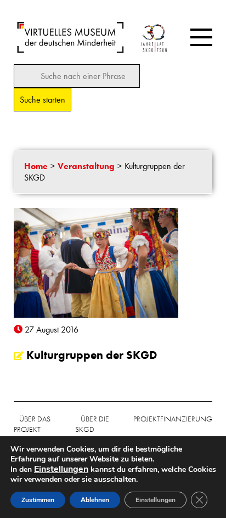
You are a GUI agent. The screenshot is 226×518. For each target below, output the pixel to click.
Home (36, 166)
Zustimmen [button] (37, 500)
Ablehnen (95, 500)
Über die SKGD (92, 424)
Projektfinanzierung (172, 419)
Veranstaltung (86, 166)
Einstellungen (155, 500)
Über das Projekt (32, 424)
